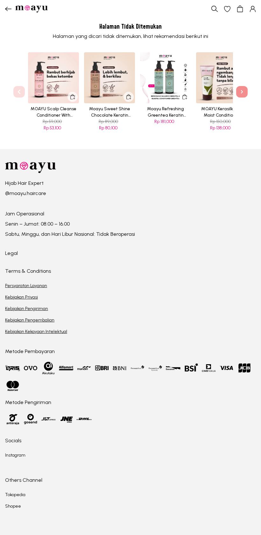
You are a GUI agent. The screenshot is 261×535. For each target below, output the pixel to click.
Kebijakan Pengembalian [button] (29, 320)
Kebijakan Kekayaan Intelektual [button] (36, 331)
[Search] (214, 9)
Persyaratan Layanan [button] (26, 285)
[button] (227, 9)
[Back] (8, 9)
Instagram (15, 455)
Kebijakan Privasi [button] (21, 297)
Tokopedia (15, 494)
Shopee (13, 506)
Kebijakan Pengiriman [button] (26, 308)
